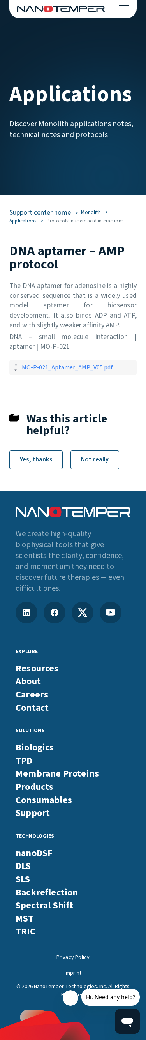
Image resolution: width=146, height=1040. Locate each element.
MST (25, 918)
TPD (24, 761)
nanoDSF (34, 853)
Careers (32, 694)
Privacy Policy (73, 957)
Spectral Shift (45, 905)
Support (33, 813)
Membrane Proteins (57, 773)
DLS (23, 866)
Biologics (35, 747)
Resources (37, 668)
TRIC (25, 931)
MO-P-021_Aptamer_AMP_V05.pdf (67, 367)
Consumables (44, 800)
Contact (32, 708)
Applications (22, 220)
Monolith (90, 212)
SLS (23, 879)
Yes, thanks (36, 459)
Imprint (73, 973)
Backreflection (47, 892)
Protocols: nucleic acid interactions (85, 220)
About (28, 681)
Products (34, 787)
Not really (95, 459)
